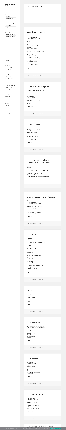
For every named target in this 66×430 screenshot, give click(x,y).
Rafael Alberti (7, 105)
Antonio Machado (8, 62)
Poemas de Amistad (8, 14)
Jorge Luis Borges (8, 81)
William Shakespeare (9, 108)
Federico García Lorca (9, 71)
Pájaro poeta (32, 358)
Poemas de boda (8, 38)
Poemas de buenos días (9, 29)
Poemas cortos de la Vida (10, 23)
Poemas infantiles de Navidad (11, 36)
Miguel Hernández (8, 99)
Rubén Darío (7, 107)
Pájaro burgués (33, 322)
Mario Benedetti (8, 98)
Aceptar (52, 428)
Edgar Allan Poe (8, 69)
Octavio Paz (7, 101)
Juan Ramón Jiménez (8, 87)
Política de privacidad (57, 428)
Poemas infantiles (8, 25)
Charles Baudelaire (8, 67)
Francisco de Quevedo (9, 72)
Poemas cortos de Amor (10, 18)
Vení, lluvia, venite (35, 394)
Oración (30, 290)
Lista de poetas (7, 113)
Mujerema (31, 234)
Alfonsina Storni (8, 63)
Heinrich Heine (8, 92)
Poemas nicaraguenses (32, 75)
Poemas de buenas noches (9, 30)
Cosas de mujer (33, 124)
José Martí (7, 83)
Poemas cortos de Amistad (10, 20)
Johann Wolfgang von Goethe (10, 85)
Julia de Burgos (7, 89)
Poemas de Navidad (8, 32)
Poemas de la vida (8, 27)
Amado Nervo (7, 60)
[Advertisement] (12, 48)
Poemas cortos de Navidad (10, 34)
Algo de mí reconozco (36, 32)
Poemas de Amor (8, 12)
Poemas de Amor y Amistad (10, 5)
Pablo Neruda (7, 103)
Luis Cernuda (7, 96)
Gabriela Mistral (8, 74)
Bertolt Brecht (7, 65)
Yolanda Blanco (40, 75)
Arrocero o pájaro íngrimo (38, 86)
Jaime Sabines (7, 80)
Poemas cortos (7, 16)
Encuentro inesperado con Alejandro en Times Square (38, 161)
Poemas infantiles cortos (10, 21)
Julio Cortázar (7, 90)
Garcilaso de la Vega (8, 76)
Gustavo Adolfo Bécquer (9, 78)
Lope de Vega (7, 94)
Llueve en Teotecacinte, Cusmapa (41, 197)
